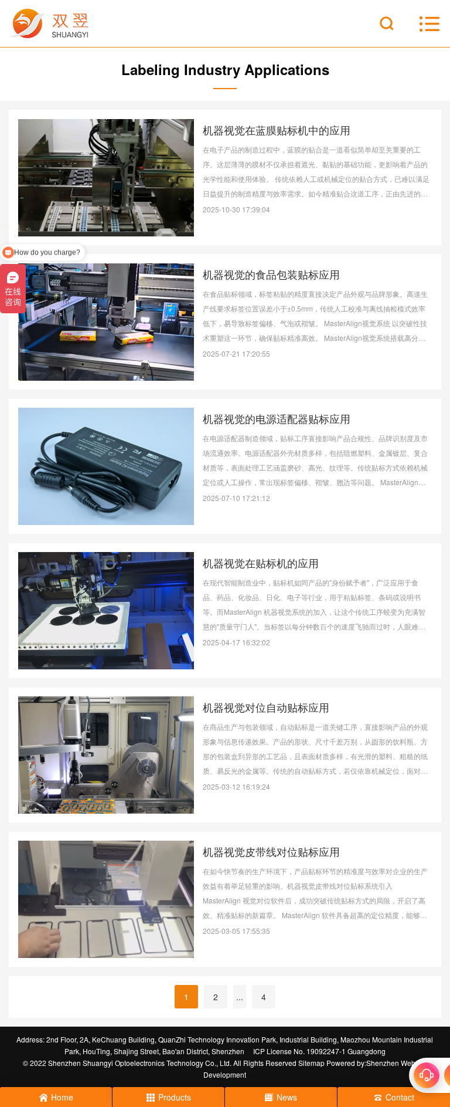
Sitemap (311, 1063)
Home (62, 1097)
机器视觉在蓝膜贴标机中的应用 (276, 129)
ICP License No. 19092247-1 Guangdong (319, 1051)
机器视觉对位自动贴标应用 (266, 707)
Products (174, 1097)
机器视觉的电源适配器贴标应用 (276, 418)
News (287, 1097)
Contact (400, 1097)
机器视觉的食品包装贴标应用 (271, 274)
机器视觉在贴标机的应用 (261, 562)
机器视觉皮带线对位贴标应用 (271, 851)
